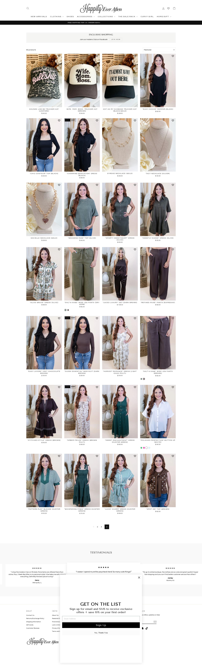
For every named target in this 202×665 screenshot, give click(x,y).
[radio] (65, 310)
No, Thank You (101, 633)
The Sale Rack (127, 16)
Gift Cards (29, 625)
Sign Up (101, 625)
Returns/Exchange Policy (35, 618)
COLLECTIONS (106, 16)
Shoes (70, 16)
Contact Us (30, 615)
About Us (55, 615)
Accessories (85, 16)
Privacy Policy (57, 628)
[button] (59, 57)
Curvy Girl (147, 16)
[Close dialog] (139, 577)
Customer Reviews (32, 628)
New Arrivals (39, 16)
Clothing (56, 16)
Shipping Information (33, 622)
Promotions (56, 622)
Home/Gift (163, 16)
